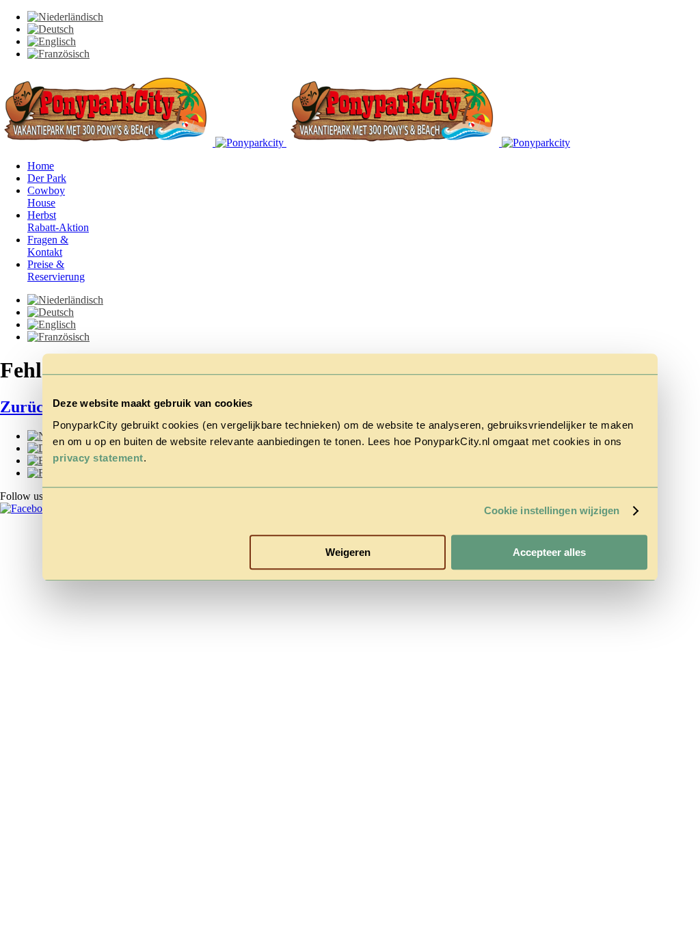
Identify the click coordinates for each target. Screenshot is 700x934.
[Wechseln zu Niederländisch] (65, 17)
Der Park (46, 178)
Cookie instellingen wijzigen (552, 510)
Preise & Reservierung (56, 270)
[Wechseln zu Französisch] (58, 53)
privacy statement (98, 458)
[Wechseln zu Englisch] (51, 41)
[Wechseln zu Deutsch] (50, 29)
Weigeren (348, 552)
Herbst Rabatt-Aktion (58, 221)
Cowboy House (46, 197)
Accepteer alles (549, 552)
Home (40, 166)
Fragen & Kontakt (47, 246)
